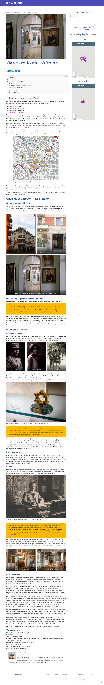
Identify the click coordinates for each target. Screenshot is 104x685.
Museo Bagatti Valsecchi (17, 108)
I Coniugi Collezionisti (16, 87)
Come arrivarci (14, 92)
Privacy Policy (50, 679)
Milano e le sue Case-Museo (16, 80)
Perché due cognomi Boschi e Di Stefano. (21, 85)
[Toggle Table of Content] (65, 77)
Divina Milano (14, 3)
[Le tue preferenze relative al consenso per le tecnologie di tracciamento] (101, 682)
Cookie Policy (58, 679)
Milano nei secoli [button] (83, 3)
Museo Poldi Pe (13, 106)
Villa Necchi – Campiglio (16, 112)
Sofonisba (44, 679)
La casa (13, 89)
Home (30, 3)
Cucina (55, 3)
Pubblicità (95, 3)
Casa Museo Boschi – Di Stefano (17, 82)
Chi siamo (38, 3)
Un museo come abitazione (17, 83)
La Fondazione (14, 90)
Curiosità (47, 3)
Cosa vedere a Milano (26, 66)
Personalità (64, 3)
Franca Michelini (17, 66)
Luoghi (73, 3)
